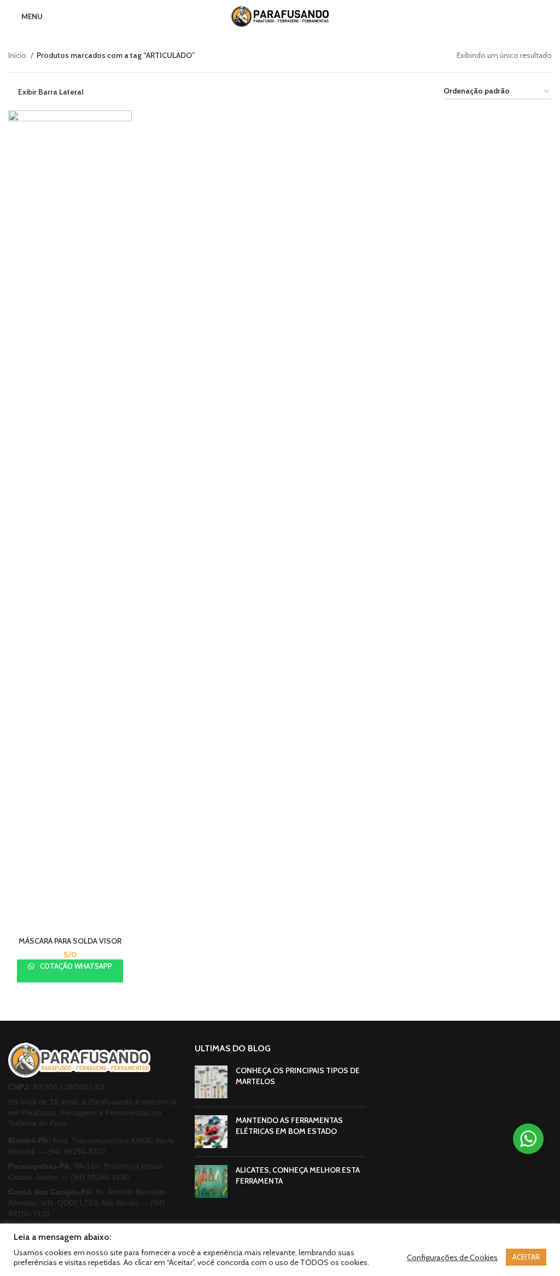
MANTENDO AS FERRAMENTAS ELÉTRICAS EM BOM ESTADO (289, 1125)
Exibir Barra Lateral (51, 91)
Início (18, 55)
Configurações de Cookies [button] (452, 1257)
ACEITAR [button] (526, 1256)
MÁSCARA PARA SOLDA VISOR (70, 941)
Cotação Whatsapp (75, 966)
